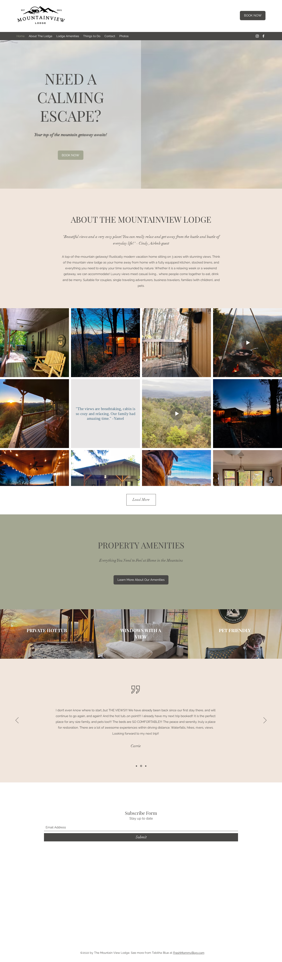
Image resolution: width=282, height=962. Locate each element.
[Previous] (17, 720)
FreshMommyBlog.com (188, 952)
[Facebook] (263, 36)
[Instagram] (257, 36)
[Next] (265, 720)
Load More (141, 499)
